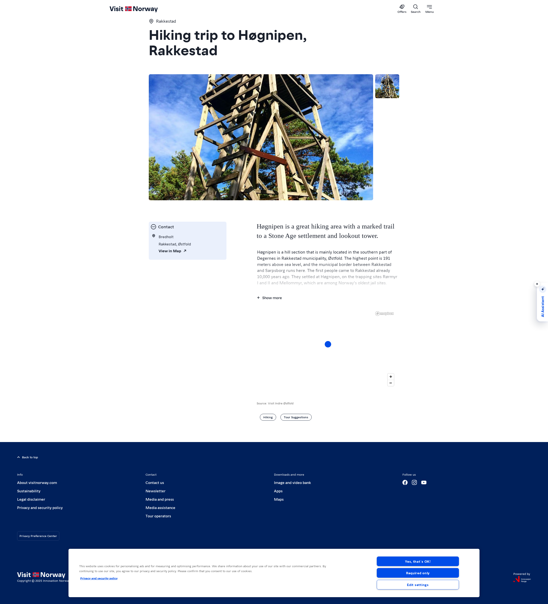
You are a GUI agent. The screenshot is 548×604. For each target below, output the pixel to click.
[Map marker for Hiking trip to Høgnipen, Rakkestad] (328, 344)
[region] (274, 573)
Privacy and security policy (40, 507)
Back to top (30, 457)
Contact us (155, 482)
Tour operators (158, 515)
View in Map (170, 250)
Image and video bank (292, 482)
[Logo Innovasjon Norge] (522, 579)
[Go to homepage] (141, 9)
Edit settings (418, 584)
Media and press (160, 499)
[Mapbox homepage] (384, 313)
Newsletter (155, 490)
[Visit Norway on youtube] (423, 482)
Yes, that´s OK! (418, 561)
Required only (418, 573)
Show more (272, 297)
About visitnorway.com (37, 482)
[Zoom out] (391, 383)
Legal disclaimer (31, 499)
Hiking (268, 417)
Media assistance (160, 507)
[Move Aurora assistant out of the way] (537, 284)
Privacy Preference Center (38, 536)
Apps (278, 490)
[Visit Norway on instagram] (414, 482)
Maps (279, 499)
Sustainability (28, 490)
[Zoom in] (391, 377)
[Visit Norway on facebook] (405, 482)
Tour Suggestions (296, 417)
